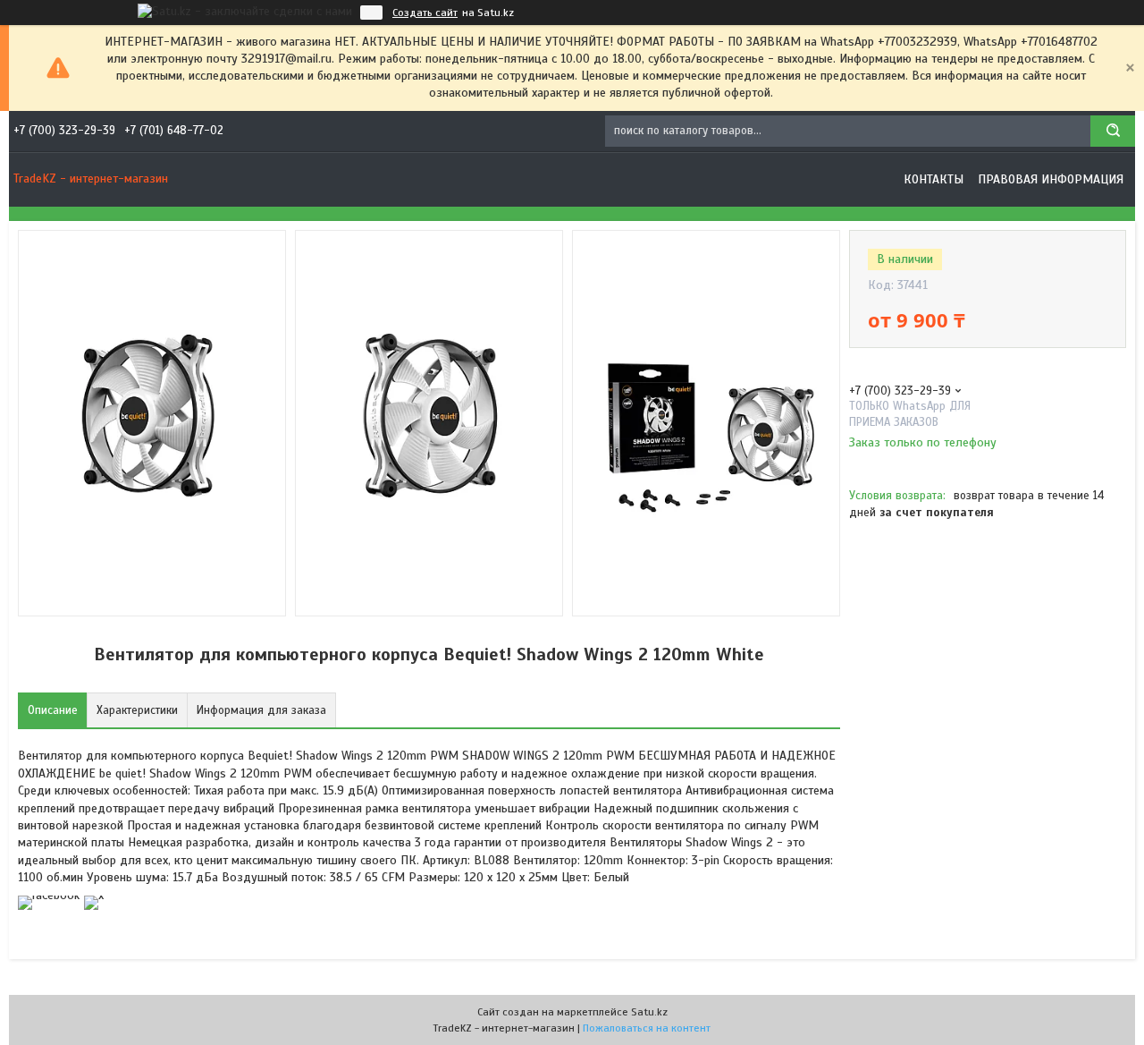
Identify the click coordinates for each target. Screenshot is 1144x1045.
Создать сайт (425, 12)
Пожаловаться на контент (647, 1028)
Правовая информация (1050, 179)
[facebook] (49, 895)
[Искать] (1112, 131)
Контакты (933, 179)
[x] (94, 895)
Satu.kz (649, 1012)
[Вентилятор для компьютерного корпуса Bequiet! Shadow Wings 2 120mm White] (912, 621)
